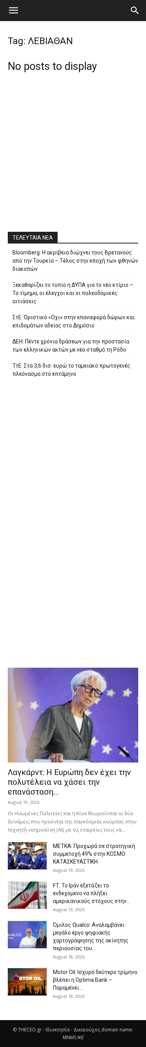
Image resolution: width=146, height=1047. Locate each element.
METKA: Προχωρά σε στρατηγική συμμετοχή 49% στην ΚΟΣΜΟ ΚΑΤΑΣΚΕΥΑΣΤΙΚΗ (94, 854)
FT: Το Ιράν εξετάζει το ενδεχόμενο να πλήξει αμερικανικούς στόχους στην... (91, 893)
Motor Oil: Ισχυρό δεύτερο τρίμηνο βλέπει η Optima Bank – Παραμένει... (95, 980)
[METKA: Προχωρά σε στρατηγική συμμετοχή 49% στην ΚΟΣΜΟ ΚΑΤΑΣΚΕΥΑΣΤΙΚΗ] (27, 855)
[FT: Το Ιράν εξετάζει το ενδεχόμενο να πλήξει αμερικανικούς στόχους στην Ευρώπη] (27, 895)
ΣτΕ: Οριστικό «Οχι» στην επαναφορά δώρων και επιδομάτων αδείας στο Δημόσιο (73, 321)
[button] (13, 10)
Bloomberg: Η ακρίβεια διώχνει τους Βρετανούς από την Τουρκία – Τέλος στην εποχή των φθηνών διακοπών (75, 260)
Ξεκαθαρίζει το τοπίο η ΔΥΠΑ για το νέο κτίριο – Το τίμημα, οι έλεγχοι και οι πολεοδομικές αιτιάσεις (72, 293)
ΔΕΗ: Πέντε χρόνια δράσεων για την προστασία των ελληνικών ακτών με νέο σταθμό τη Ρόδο (70, 345)
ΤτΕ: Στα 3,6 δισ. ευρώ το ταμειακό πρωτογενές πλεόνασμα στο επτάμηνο (71, 370)
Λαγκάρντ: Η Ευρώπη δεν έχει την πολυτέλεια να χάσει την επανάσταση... (69, 782)
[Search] (135, 10)
